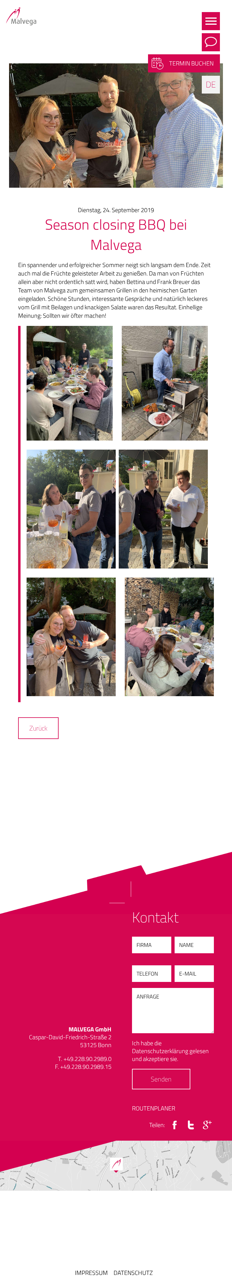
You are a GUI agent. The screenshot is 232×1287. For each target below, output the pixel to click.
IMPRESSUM (91, 1272)
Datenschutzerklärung (160, 1051)
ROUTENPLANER (153, 1108)
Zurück (38, 728)
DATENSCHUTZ (133, 1272)
